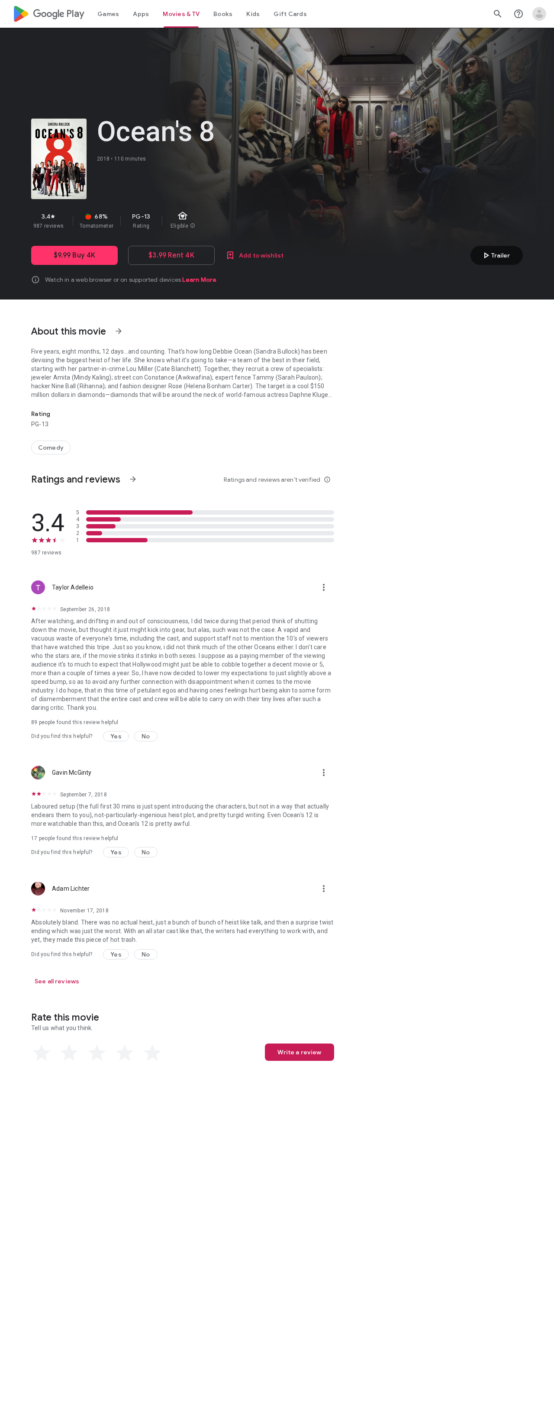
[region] (185, 220)
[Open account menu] (539, 13)
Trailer (495, 255)
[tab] (108, 14)
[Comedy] (51, 447)
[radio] (41, 1053)
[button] (116, 736)
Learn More (199, 279)
